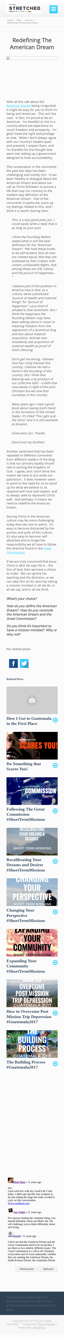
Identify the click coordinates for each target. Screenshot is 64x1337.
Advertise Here (32, 1301)
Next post (48, 1269)
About (30, 1297)
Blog (22, 1297)
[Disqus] (32, 1126)
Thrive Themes (46, 1324)
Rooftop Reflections (20, 1305)
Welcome (12, 1297)
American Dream (18, 106)
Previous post (27, 1269)
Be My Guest (14, 1301)
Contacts (41, 1297)
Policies (47, 1301)
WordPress (39, 1327)
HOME (38, 1305)
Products (48, 1305)
